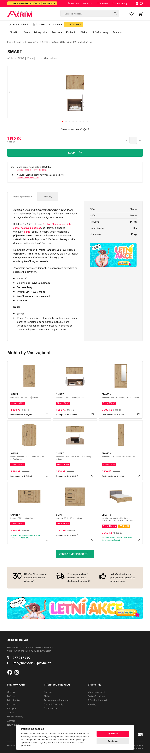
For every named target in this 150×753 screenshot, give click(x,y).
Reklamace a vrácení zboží (57, 700)
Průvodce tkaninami (97, 700)
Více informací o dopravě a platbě (31, 170)
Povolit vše (113, 734)
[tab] (62, 121)
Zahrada (117, 32)
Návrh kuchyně (20, 24)
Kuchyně (70, 32)
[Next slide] (140, 92)
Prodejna (57, 24)
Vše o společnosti (96, 692)
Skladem (40, 24)
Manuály (48, 196)
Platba (89, 3)
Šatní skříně (33, 42)
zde (53, 742)
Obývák (13, 32)
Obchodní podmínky (54, 704)
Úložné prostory (100, 32)
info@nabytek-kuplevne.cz (32, 663)
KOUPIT (72, 152)
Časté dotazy (121, 3)
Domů (10, 42)
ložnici (26, 231)
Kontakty (104, 3)
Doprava (75, 3)
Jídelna (83, 32)
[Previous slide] (9, 92)
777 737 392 (21, 657)
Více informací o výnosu (27, 178)
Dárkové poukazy (96, 696)
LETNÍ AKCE (75, 24)
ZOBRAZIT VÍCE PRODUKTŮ (73, 554)
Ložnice (26, 32)
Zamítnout (113, 741)
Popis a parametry (22, 196)
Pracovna (57, 32)
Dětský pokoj (40, 32)
